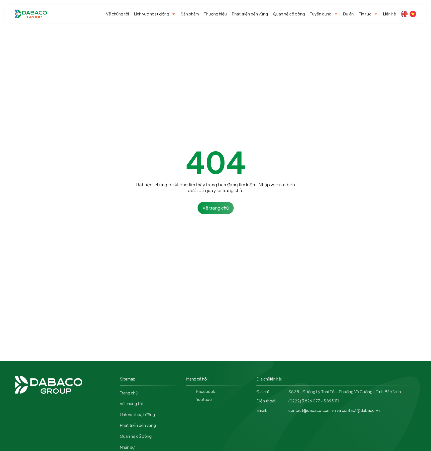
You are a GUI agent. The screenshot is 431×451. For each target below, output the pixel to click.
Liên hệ (389, 13)
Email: (261, 410)
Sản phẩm (190, 13)
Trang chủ (129, 392)
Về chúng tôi (117, 13)
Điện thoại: (266, 400)
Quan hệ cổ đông (289, 13)
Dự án (348, 13)
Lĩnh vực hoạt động (151, 13)
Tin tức (365, 13)
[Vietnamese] (413, 14)
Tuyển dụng (320, 13)
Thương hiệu (215, 13)
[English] (404, 14)
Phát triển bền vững (250, 13)
